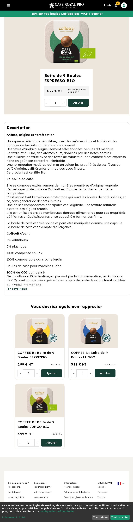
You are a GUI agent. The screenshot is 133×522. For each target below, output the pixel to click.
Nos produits (14, 487)
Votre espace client (43, 492)
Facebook (102, 492)
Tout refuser (100, 517)
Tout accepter (120, 517)
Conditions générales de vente (78, 497)
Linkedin (101, 487)
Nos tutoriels (14, 492)
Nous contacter (41, 497)
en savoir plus (17, 288)
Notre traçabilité (16, 497)
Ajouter (78, 102)
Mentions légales (72, 487)
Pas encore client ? (43, 487)
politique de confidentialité (57, 511)
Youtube (101, 497)
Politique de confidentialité (77, 492)
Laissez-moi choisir (14, 517)
